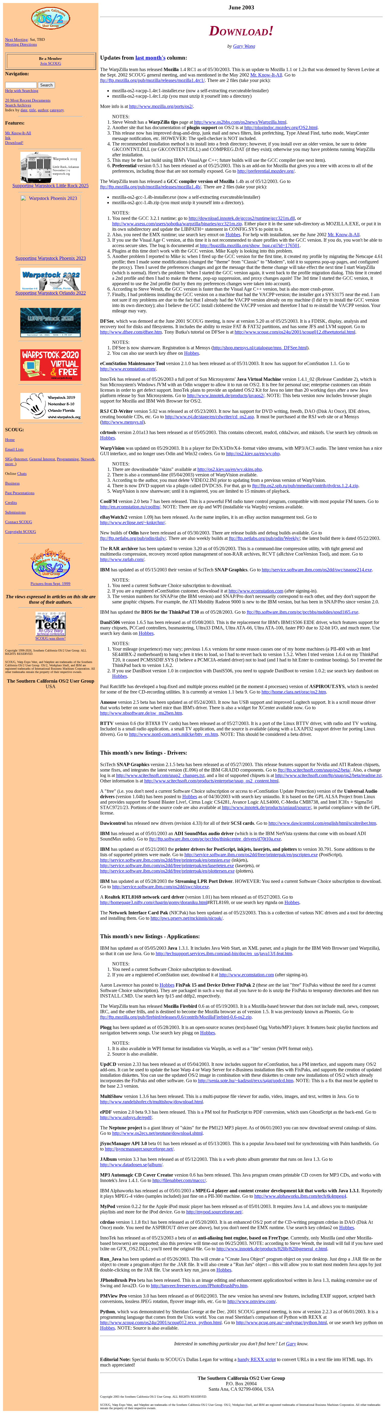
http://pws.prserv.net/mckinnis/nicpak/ (187, 918)
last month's (150, 57)
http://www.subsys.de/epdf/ (126, 1117)
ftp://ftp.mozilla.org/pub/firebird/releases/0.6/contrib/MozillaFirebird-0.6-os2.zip (176, 1017)
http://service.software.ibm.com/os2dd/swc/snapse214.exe (317, 569)
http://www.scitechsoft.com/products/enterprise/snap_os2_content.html (211, 780)
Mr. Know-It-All (18, 133)
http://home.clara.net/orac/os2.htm (294, 691)
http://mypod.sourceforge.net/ (214, 1211)
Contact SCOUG (18, 522)
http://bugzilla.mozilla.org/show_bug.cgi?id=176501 (250, 245)
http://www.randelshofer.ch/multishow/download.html (151, 1101)
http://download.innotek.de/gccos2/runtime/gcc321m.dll (242, 218)
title (32, 110)
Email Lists (14, 449)
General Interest (42, 459)
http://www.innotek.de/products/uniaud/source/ (266, 807)
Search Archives (18, 105)
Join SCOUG (50, 63)
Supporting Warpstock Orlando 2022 (50, 293)
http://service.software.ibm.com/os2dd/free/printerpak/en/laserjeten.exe (167, 865)
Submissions (15, 512)
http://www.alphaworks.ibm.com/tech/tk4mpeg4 (300, 1196)
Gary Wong (244, 46)
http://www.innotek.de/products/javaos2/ (225, 395)
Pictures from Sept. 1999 (50, 583)
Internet (21, 459)
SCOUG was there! (50, 638)
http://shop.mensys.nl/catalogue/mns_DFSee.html (260, 347)
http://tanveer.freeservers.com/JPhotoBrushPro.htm (199, 1285)
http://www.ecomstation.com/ (128, 368)
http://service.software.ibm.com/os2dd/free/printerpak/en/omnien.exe (165, 860)
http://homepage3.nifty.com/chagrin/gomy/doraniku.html (153, 902)
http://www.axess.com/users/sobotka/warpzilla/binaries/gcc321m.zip (177, 223)
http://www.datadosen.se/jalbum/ (131, 1164)
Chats (22, 473)
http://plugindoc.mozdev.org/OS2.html (280, 127)
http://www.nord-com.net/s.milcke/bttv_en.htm (173, 734)
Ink (8, 138)
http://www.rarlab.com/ (122, 559)
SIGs (9, 459)
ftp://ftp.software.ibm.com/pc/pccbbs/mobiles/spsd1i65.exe (302, 612)
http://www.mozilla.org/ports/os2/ (161, 106)
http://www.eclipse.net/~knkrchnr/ (132, 522)
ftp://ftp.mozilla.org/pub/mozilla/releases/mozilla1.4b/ (150, 186)
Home (10, 439)
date (24, 110)
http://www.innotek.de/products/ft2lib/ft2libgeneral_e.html (271, 1248)
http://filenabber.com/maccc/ (179, 1180)
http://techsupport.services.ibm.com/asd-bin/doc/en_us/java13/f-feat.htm (224, 953)
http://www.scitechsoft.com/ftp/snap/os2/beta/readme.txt (328, 775)
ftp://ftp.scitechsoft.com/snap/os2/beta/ (314, 769)
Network (88, 459)
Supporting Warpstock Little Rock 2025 (50, 185)
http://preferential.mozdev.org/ (265, 171)
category (57, 110)
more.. (10, 464)
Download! (14, 142)
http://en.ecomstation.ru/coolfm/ (130, 506)
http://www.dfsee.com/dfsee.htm (131, 332)
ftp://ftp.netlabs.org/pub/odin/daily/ (133, 538)
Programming (68, 459)
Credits (11, 502)
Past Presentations (19, 493)
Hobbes (233, 234)
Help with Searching (21, 90)
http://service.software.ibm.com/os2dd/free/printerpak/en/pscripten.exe (251, 854)
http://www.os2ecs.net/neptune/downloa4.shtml (157, 1133)
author (43, 110)
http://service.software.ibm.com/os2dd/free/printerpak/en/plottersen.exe (167, 871)
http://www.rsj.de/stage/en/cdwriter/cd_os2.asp (209, 416)
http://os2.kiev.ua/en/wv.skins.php (229, 469)
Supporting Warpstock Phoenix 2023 (50, 258)
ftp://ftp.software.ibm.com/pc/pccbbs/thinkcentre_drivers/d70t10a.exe (215, 838)
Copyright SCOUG (20, 531)
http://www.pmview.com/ (251, 1301)
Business (12, 483)
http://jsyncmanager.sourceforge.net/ (139, 1148)
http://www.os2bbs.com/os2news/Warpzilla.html (240, 122)
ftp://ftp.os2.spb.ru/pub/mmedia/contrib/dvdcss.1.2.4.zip (305, 485)
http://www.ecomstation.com (256, 590)
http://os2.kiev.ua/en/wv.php (253, 453)
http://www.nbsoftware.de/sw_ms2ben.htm (141, 713)
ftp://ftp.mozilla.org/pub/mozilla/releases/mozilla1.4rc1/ (152, 80)
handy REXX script (257, 1359)
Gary (291, 1343)
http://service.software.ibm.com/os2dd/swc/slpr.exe (160, 886)
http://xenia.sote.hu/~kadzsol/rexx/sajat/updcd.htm (245, 1080)
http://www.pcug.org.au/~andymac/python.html (281, 1322)
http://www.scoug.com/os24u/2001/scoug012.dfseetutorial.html (295, 332)
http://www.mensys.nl (122, 422)
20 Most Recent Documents (27, 100)
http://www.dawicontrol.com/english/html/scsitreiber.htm (322, 823)
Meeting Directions (21, 44)
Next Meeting (16, 39)
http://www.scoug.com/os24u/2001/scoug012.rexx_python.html (161, 1322)
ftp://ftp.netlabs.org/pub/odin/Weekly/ (264, 538)
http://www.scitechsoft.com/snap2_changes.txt (160, 775)
